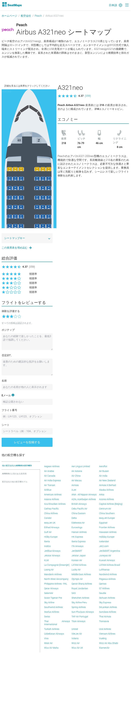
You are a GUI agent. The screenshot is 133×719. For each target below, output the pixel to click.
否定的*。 (7, 355)
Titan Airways (78, 621)
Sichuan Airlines (107, 597)
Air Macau (77, 480)
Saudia (102, 593)
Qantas (102, 583)
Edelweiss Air (78, 522)
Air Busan (104, 471)
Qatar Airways (51, 588)
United (75, 629)
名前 (4, 380)
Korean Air (77, 560)
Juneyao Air (105, 555)
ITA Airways (77, 546)
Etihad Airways (51, 527)
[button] (74, 96)
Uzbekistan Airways (54, 633)
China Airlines (51, 513)
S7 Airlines (104, 588)
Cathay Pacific (51, 508)
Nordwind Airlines (108, 574)
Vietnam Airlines (107, 633)
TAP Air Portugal (80, 616)
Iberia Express (79, 541)
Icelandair (104, 541)
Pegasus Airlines (107, 579)
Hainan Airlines (79, 532)
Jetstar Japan (79, 555)
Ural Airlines (105, 629)
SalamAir (48, 593)
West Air (48, 643)
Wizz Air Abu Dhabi (108, 643)
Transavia (104, 621)
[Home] (12, 4)
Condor (48, 518)
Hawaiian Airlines (107, 532)
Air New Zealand (107, 480)
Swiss (47, 616)
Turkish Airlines (51, 629)
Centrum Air (105, 508)
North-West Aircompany (56, 579)
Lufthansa (104, 569)
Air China (76, 475)
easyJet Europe (107, 518)
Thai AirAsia (105, 616)
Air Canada (49, 475)
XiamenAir (104, 648)
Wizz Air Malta (51, 648)
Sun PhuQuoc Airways (83, 612)
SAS (74, 593)
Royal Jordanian (80, 588)
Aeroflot (103, 466)
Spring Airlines (79, 607)
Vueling (103, 638)
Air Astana (77, 471)
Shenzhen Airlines (80, 597)
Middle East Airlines (81, 574)
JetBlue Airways (52, 551)
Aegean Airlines (52, 466)
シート (5, 424)
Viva (46, 638)
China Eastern (79, 513)
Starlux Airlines (51, 612)
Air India (103, 475)
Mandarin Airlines (53, 574)
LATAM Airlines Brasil (109, 565)
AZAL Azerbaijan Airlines (84, 499)
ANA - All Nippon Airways (84, 494)
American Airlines (52, 494)
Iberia (47, 541)
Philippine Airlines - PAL (55, 583)
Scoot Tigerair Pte (53, 597)
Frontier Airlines (107, 527)
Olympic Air (77, 579)
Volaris (75, 638)
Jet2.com (104, 546)
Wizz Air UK (77, 648)
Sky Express (105, 602)
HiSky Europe (50, 536)
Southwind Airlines (53, 607)
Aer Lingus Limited (81, 466)
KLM (46, 560)
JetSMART (77, 551)
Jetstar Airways (52, 555)
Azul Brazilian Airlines (55, 504)
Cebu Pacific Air (79, 508)
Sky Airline (49, 602)
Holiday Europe (106, 536)
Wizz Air (76, 643)
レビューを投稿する (27, 442)
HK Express (77, 536)
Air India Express (52, 480)
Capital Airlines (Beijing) (111, 504)
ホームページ (9, 15)
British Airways (79, 504)
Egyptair (103, 522)
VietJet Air (77, 633)
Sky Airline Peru (79, 602)
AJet (74, 490)
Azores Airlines (106, 499)
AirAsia (75, 485)
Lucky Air (76, 569)
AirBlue (47, 490)
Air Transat (49, 485)
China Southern (107, 513)
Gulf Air (48, 532)
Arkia (101, 494)
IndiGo (47, 546)
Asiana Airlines (51, 499)
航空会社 (26, 15)
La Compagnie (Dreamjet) (57, 565)
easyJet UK (49, 522)
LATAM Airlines (79, 565)
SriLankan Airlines (108, 607)
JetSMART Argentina (109, 551)
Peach (38, 15)
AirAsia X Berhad (107, 485)
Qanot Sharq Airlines (82, 583)
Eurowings (77, 527)
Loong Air (49, 569)
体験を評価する (11, 311)
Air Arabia (49, 471)
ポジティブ (8, 329)
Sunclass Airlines (107, 612)
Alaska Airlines (106, 490)
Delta (74, 518)
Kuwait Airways (107, 560)
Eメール (6, 395)
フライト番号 (9, 410)
